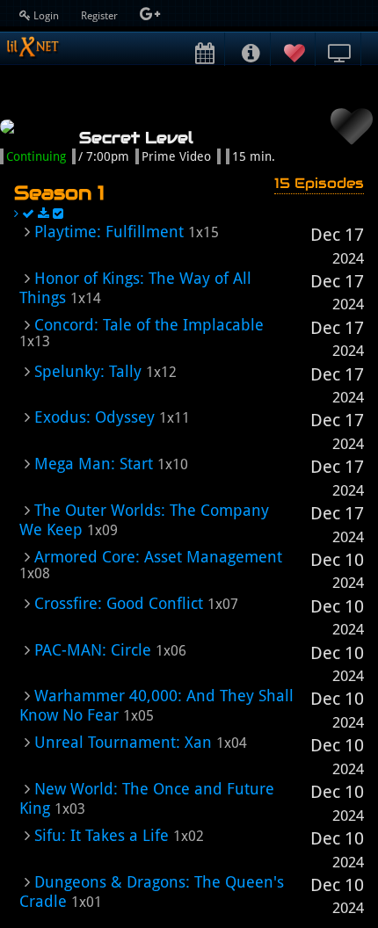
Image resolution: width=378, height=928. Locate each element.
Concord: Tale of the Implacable (149, 324)
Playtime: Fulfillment (109, 231)
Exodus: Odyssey (94, 417)
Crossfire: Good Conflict (118, 603)
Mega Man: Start (93, 463)
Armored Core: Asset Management (158, 556)
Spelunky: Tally (88, 371)
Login (46, 16)
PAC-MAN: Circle (92, 650)
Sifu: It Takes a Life (101, 835)
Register (100, 16)
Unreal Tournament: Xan (123, 742)
